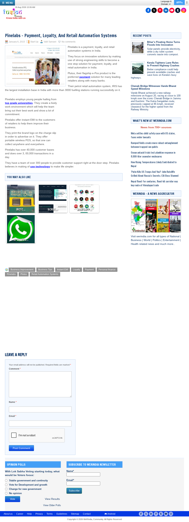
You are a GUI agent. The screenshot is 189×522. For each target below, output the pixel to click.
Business (136, 240)
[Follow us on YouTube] (171, 10)
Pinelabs (11, 274)
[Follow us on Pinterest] (160, 10)
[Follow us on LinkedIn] (166, 10)
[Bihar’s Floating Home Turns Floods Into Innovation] (138, 48)
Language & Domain (166, 2)
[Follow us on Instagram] (183, 10)
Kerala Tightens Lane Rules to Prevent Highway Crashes (163, 64)
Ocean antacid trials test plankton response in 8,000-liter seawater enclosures (153, 154)
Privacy (39, 514)
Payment (89, 269)
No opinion (15, 493)
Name (13, 402)
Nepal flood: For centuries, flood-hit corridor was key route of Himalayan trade (154, 183)
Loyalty (76, 269)
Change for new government (25, 489)
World (147, 240)
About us (8, 514)
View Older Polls (52, 505)
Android (111, 514)
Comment (15, 369)
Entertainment (171, 240)
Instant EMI (62, 269)
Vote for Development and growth (28, 484)
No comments (68, 41)
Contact (87, 514)
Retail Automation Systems (45, 274)
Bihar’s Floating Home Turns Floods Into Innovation (163, 43)
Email (12, 416)
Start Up (34, 41)
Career (19, 514)
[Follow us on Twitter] (154, 10)
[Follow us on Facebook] (148, 10)
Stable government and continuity (28, 480)
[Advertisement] (90, 121)
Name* (70, 471)
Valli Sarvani (50, 41)
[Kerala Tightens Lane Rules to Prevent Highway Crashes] (138, 68)
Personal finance (107, 269)
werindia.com (144, 236)
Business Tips (45, 269)
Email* (70, 480)
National (175, 236)
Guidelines (61, 514)
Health (135, 244)
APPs (179, 2)
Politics (157, 240)
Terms (50, 514)
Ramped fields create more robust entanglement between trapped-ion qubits (154, 145)
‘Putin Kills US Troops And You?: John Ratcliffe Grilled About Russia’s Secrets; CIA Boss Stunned (154, 173)
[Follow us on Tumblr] (177, 10)
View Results (52, 499)
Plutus (23, 274)
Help (29, 514)
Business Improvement (22, 269)
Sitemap (75, 514)
